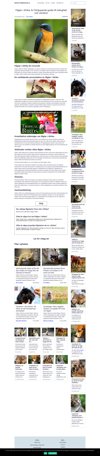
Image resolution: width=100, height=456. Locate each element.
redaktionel (65, 16)
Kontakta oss (60, 3)
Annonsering (41, 3)
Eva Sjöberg (46, 282)
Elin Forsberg (19, 282)
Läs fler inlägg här (41, 239)
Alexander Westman (21, 321)
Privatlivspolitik (52, 453)
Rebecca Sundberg (48, 321)
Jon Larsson (29, 16)
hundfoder (81, 350)
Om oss (47, 3)
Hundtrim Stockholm (77, 104)
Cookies (53, 3)
